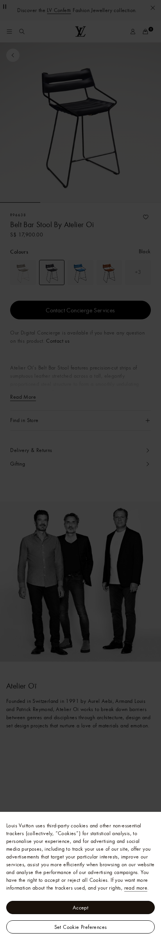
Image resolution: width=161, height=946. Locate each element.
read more (136, 887)
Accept (80, 907)
